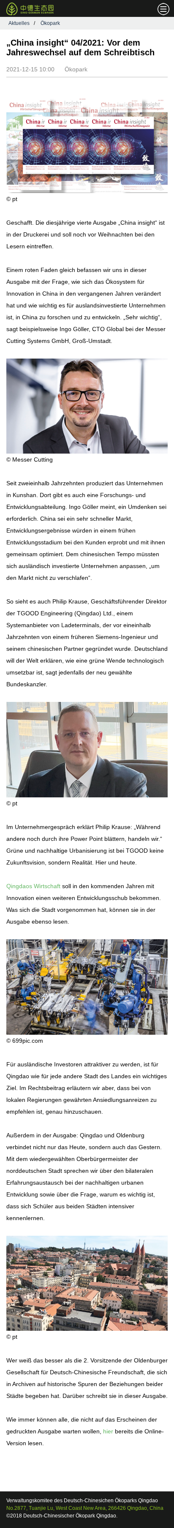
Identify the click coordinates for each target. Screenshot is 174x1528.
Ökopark (50, 23)
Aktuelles (19, 23)
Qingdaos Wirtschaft (33, 886)
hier (108, 1431)
